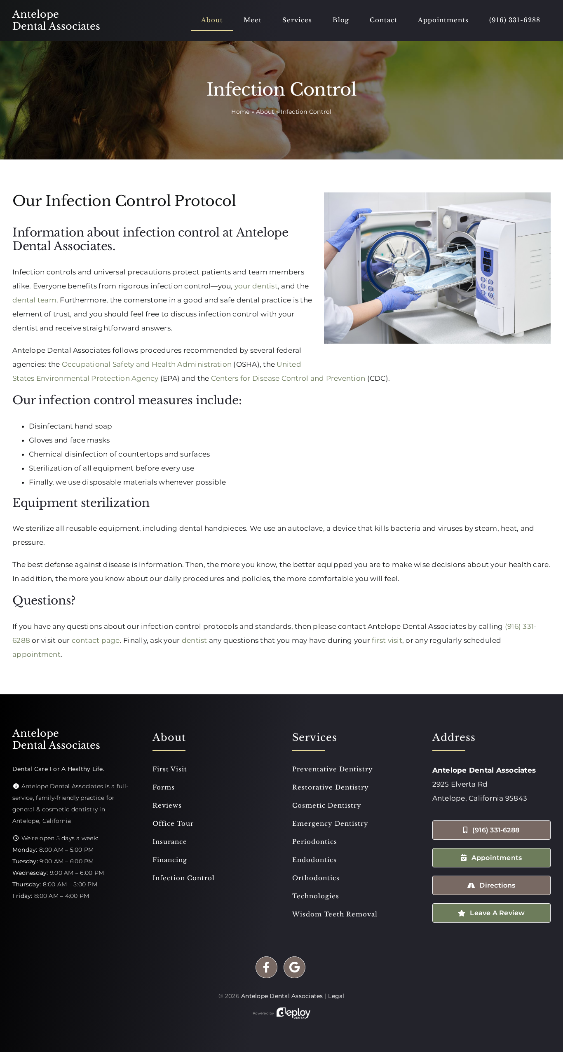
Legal (336, 996)
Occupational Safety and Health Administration (147, 364)
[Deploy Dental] (293, 1013)
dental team (34, 300)
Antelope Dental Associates (282, 996)
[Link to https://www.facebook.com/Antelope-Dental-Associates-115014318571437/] (266, 967)
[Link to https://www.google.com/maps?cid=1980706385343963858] (294, 967)
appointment (36, 654)
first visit (387, 640)
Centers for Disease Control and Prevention (288, 378)
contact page (96, 640)
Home (240, 111)
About (265, 111)
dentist (194, 640)
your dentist (256, 286)
